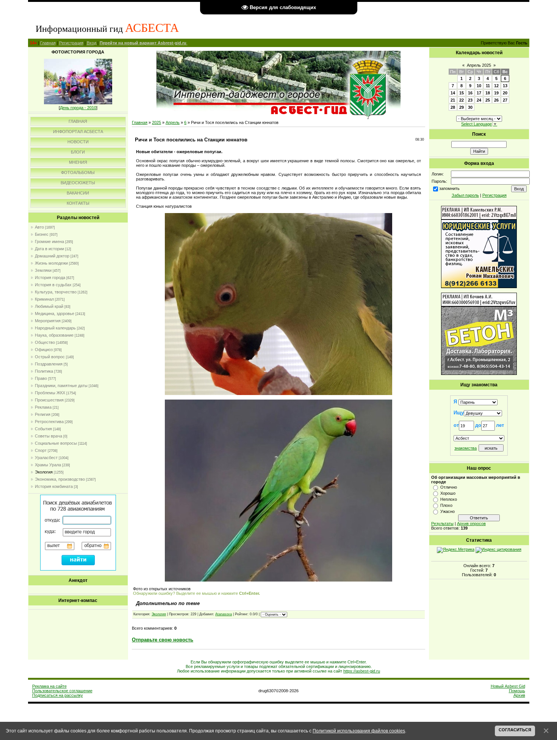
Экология (44, 472)
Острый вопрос (50, 356)
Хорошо (447, 493)
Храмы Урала (48, 464)
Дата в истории (49, 248)
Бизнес (42, 234)
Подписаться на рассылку (57, 695)
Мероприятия (48, 320)
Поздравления (49, 364)
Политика (44, 371)
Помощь (517, 690)
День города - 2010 (78, 107)
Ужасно (447, 511)
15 (461, 93)
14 (453, 93)
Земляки (43, 270)
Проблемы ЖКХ (50, 392)
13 (505, 85)
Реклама (43, 407)
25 (487, 100)
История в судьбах (53, 284)
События (43, 428)
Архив (519, 695)
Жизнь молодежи (51, 263)
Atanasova (223, 614)
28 (453, 107)
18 (487, 93)
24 (479, 100)
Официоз (44, 349)
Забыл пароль (465, 195)
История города (50, 277)
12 (496, 85)
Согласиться (515, 729)
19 (496, 93)
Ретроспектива (49, 421)
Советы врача (48, 436)
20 (505, 93)
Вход (91, 43)
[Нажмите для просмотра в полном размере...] (278, 393)
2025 (156, 122)
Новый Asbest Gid (508, 686)
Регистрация (71, 43)
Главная (48, 43)
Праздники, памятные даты (61, 385)
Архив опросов (471, 523)
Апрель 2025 (479, 65)
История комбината (54, 486)
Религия (42, 414)
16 (470, 93)
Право (41, 378)
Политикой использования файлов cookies (359, 730)
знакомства (465, 448)
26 (496, 100)
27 (505, 100)
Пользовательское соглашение (62, 690)
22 (461, 100)
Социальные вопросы (56, 443)
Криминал (44, 299)
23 (470, 100)
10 (479, 85)
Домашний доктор (52, 256)
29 (461, 107)
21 (453, 100)
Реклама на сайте (49, 686)
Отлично (448, 487)
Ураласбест (46, 457)
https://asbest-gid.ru (361, 671)
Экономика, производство (60, 479)
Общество (45, 342)
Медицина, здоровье (54, 313)
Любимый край (49, 306)
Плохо (446, 505)
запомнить (449, 188)
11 (488, 85)
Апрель (173, 122)
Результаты (442, 523)
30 (470, 107)
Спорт (41, 450)
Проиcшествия (49, 400)
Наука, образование (54, 335)
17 (479, 93)
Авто (39, 227)
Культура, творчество (56, 292)
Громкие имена (49, 241)
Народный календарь (55, 328)
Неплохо (448, 499)
